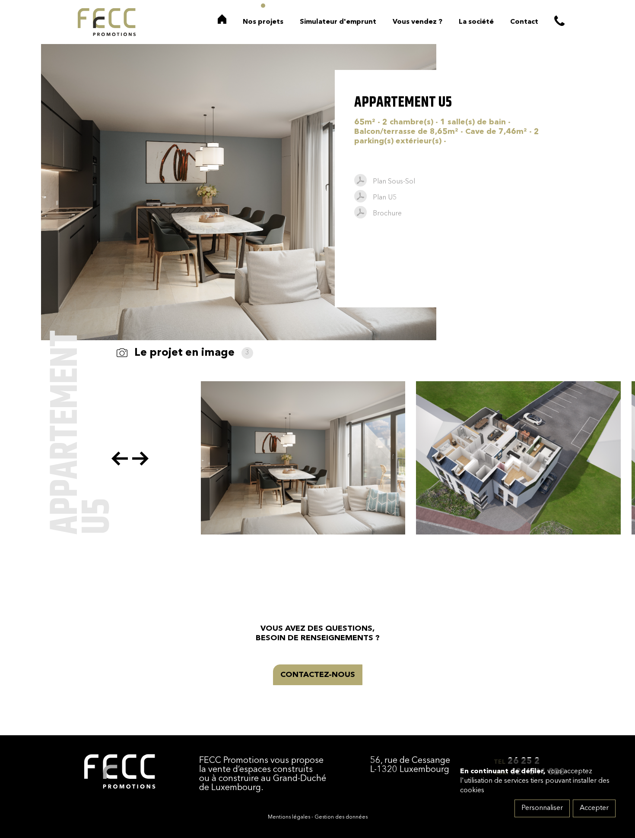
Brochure (387, 213)
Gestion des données (341, 817)
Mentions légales (289, 817)
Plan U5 (385, 197)
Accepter (594, 808)
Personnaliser (542, 808)
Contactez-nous (317, 675)
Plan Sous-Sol (394, 181)
